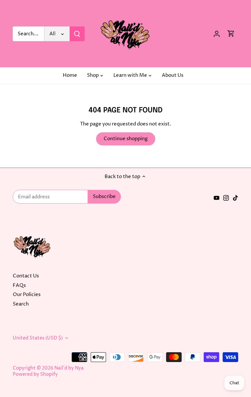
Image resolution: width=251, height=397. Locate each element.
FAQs (19, 285)
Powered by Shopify (35, 374)
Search (21, 304)
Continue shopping (126, 138)
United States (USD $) (38, 338)
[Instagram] (226, 197)
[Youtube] (216, 197)
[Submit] (77, 33)
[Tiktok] (235, 197)
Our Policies (27, 294)
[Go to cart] (231, 34)
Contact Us (26, 276)
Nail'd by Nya (69, 368)
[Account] (216, 34)
